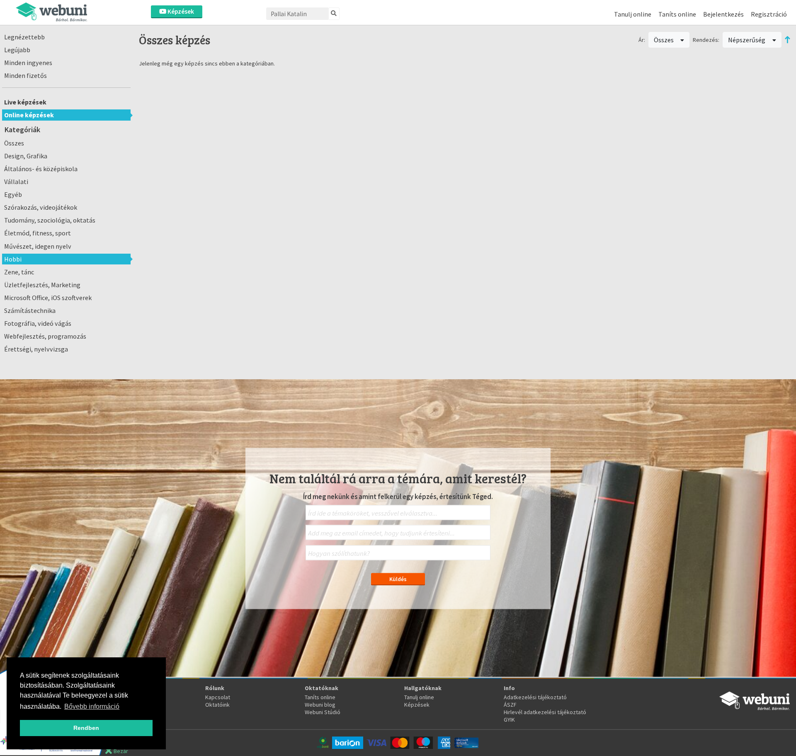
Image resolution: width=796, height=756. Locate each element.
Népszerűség (747, 40)
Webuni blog (320, 704)
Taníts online (677, 14)
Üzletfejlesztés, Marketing (42, 285)
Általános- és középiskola (41, 169)
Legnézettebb (24, 37)
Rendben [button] (86, 727)
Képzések (180, 11)
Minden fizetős (25, 75)
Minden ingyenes (28, 62)
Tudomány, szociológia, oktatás (49, 220)
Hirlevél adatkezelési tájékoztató (545, 712)
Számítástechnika (30, 310)
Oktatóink (217, 704)
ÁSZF (510, 704)
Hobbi (13, 259)
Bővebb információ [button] (91, 706)
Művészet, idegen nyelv (37, 246)
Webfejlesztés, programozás (45, 336)
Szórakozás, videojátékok (40, 207)
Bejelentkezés (723, 14)
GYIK (509, 719)
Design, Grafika (25, 156)
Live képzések (25, 102)
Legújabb (17, 50)
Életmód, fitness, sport (37, 233)
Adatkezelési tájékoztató (535, 697)
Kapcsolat (217, 697)
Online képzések (29, 115)
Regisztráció (769, 14)
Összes (14, 143)
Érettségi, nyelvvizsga (36, 349)
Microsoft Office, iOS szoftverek (48, 297)
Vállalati (16, 181)
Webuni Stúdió (322, 712)
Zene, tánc (19, 272)
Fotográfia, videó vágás (37, 323)
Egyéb (13, 194)
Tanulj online (632, 14)
